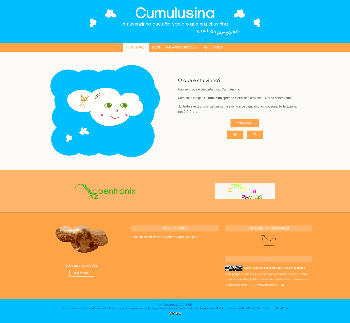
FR (255, 135)
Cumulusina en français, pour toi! (154, 237)
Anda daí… (245, 123)
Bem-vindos (82, 273)
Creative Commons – (239, 284)
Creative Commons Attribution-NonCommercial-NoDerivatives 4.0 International (170, 308)
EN (235, 135)
